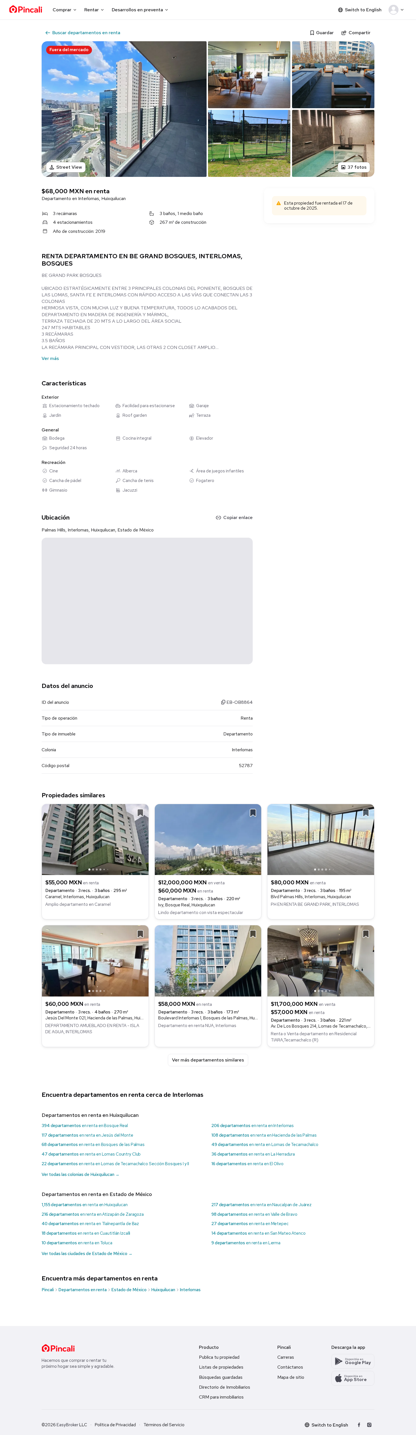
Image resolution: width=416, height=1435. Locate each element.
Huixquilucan (163, 1290)
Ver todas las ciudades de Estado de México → (87, 1253)
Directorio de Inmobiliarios (224, 1387)
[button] (397, 10)
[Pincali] (58, 1348)
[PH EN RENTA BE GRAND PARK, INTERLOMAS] (320, 839)
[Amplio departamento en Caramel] (95, 839)
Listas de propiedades (221, 1367)
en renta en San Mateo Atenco (258, 1233)
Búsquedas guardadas (221, 1377)
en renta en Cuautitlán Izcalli (86, 1233)
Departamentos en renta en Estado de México (97, 1194)
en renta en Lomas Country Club (91, 1154)
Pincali (48, 1290)
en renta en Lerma (245, 1243)
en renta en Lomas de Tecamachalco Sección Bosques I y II (115, 1164)
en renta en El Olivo (247, 1164)
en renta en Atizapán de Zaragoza (93, 1214)
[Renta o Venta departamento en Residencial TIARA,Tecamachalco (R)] (320, 960)
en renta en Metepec (250, 1223)
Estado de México (129, 1290)
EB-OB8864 (239, 702)
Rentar (91, 10)
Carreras (285, 1357)
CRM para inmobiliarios (221, 1397)
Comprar (62, 10)
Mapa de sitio (290, 1377)
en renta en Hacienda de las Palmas (264, 1135)
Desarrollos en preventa (137, 10)
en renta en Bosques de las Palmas (93, 1144)
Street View (69, 167)
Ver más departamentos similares (208, 1060)
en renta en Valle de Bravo (254, 1214)
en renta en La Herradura (253, 1154)
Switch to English (363, 10)
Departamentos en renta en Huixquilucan (90, 1115)
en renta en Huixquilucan (85, 1205)
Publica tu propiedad (219, 1357)
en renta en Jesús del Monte (87, 1135)
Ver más (50, 358)
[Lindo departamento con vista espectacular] (208, 839)
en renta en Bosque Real (85, 1125)
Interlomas (190, 1290)
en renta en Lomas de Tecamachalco (264, 1144)
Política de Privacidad (115, 1424)
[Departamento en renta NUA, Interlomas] (208, 960)
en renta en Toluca (77, 1243)
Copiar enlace (238, 517)
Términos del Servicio (164, 1424)
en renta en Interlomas (252, 1125)
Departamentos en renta (82, 1290)
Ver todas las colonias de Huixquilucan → (80, 1174)
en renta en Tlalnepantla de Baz (90, 1223)
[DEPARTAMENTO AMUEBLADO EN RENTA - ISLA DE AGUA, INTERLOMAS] (95, 960)
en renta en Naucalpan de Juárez (261, 1205)
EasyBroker (67, 1425)
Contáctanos (290, 1367)
